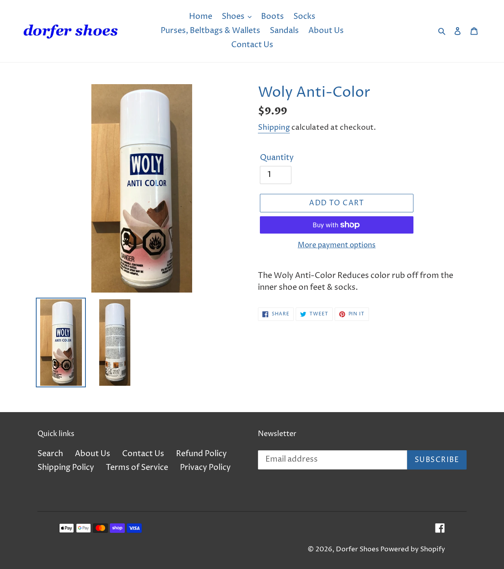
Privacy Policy (205, 467)
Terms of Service (137, 467)
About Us (92, 454)
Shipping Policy (65, 467)
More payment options (337, 245)
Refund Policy (201, 454)
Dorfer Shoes (358, 549)
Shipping (274, 127)
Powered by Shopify (412, 549)
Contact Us (143, 454)
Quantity (277, 158)
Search (50, 454)
